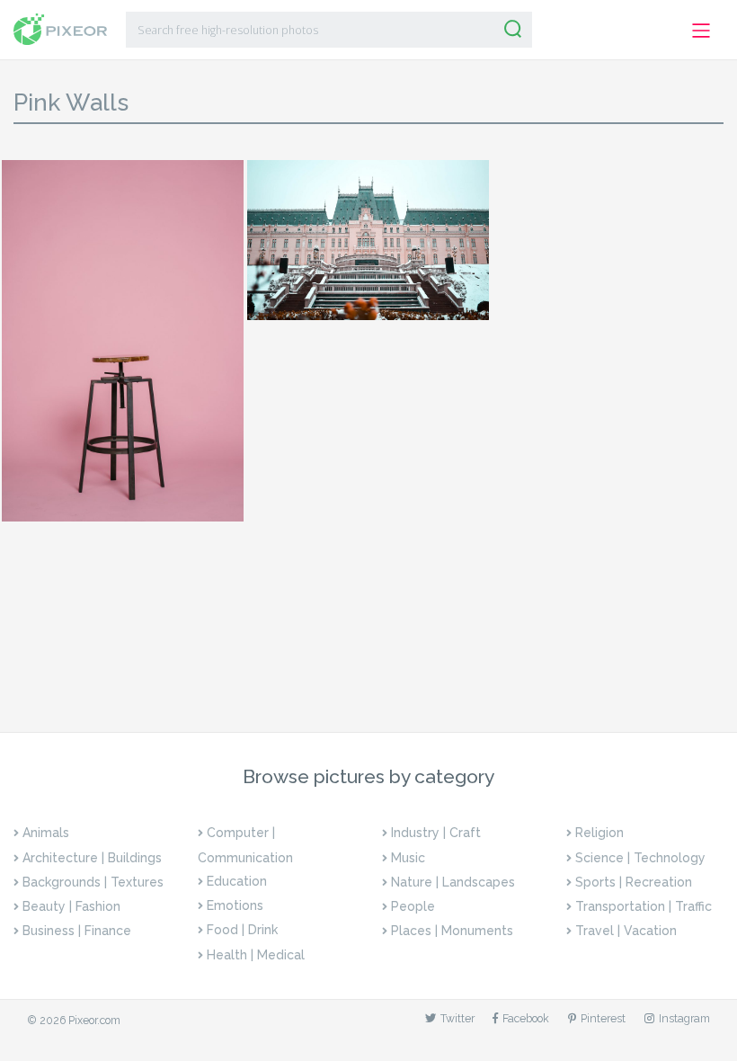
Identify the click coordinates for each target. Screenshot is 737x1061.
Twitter (457, 1018)
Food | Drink (242, 930)
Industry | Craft (436, 832)
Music (408, 858)
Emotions (235, 905)
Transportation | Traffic (643, 906)
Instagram (684, 1018)
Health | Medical (256, 955)
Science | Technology (640, 858)
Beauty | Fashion (71, 906)
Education (237, 881)
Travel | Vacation (626, 930)
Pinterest (603, 1018)
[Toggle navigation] (701, 31)
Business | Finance (76, 930)
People (413, 906)
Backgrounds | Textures (93, 882)
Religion (599, 832)
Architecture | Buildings (92, 858)
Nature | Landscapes (453, 882)
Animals (45, 832)
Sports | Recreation (633, 882)
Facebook (525, 1018)
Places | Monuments (452, 930)
